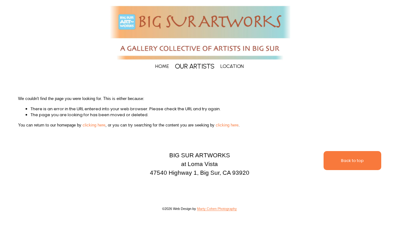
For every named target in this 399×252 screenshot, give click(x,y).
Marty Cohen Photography (217, 209)
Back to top (352, 161)
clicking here (94, 125)
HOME (162, 66)
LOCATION (232, 66)
